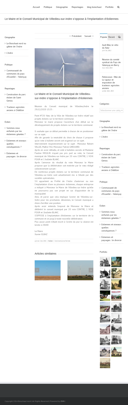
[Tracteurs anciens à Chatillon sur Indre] (105, 306)
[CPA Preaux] (105, 363)
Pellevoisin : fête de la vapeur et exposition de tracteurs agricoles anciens (111, 83)
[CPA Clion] (116, 340)
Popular (103, 37)
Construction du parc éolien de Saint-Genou (16, 97)
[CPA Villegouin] (105, 318)
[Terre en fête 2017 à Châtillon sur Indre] (116, 295)
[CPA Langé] (116, 262)
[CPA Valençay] (116, 351)
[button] (118, 6)
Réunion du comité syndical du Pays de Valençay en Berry (111, 62)
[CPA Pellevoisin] (116, 284)
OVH (62, 401)
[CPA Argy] (105, 340)
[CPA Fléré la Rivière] (116, 273)
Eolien (50, 241)
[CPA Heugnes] (116, 318)
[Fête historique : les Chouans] (105, 295)
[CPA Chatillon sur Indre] (116, 329)
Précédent (76, 36)
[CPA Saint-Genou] (105, 262)
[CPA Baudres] (105, 273)
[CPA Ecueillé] (105, 351)
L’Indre (10, 53)
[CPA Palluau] (116, 306)
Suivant (87, 36)
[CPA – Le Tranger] (105, 329)
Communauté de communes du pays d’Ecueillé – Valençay (17, 73)
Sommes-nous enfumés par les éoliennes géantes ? (16, 131)
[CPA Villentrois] (105, 284)
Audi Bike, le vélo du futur (110, 46)
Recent (111, 37)
